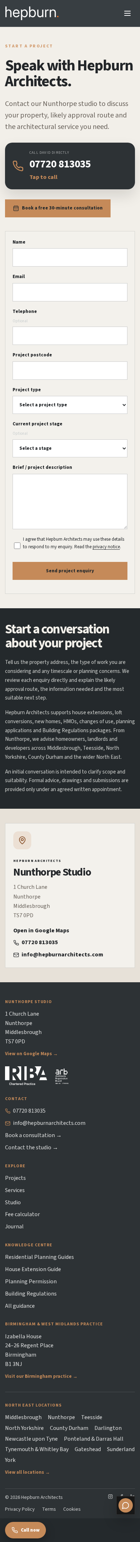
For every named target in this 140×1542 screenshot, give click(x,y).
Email (19, 276)
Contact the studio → (31, 1147)
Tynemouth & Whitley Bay (37, 1449)
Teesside (91, 1417)
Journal (14, 1227)
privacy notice (106, 547)
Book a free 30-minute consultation (62, 208)
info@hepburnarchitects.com (62, 955)
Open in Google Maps (41, 930)
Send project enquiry (70, 571)
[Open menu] (127, 13)
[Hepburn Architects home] (32, 13)
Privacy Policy (20, 1509)
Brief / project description (42, 467)
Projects (15, 1178)
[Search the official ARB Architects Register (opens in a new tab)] (62, 1075)
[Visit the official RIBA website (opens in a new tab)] (26, 1075)
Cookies (72, 1509)
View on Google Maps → (31, 1054)
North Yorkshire (24, 1428)
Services (15, 1190)
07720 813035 (40, 942)
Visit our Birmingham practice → (41, 1377)
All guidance (20, 1306)
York (10, 1460)
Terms (49, 1509)
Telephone (25, 316)
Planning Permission (31, 1281)
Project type (27, 390)
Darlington (108, 1428)
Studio (13, 1202)
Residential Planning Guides (39, 1257)
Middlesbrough (23, 1417)
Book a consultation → (33, 1135)
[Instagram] (110, 1497)
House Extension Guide (33, 1269)
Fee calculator (22, 1214)
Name (19, 242)
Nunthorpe (61, 1417)
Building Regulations (31, 1294)
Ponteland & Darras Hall (93, 1439)
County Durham (69, 1428)
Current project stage (37, 428)
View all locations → (27, 1472)
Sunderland (121, 1449)
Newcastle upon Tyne (31, 1439)
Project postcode (32, 355)
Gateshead (88, 1449)
